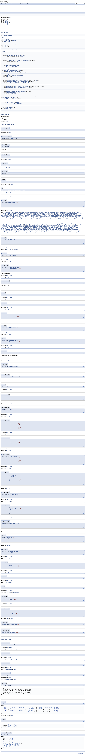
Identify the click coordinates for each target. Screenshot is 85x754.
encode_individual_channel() (55, 216)
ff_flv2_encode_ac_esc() (16, 219)
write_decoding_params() (47, 232)
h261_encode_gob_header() (5, 225)
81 (6, 167)
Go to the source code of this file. (6, 29)
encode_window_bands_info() (27, 218)
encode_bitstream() (51, 215)
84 (6, 647)
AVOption (6, 108)
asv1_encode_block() (51, 212)
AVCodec (2, 734)
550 (7, 432)
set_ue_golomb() (20, 231)
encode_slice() (74, 217)
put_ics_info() (3, 229)
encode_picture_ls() (17, 217)
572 (7, 448)
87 (6, 677)
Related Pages (7, 3)
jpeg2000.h (6, 23)
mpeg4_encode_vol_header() (29, 227)
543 (7, 414)
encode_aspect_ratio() (43, 215)
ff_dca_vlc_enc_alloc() (71, 218)
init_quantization (10, 75)
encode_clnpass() (9, 403)
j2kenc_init (9, 97)
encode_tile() (8, 488)
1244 (7, 750)
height (26, 80)
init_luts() (15, 659)
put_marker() (14, 229)
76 (6, 132)
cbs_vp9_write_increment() (14, 214)
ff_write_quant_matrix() (47, 224)
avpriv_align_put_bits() (5, 213)
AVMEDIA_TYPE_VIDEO (13, 739)
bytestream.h (7, 22)
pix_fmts (4, 743)
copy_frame (9, 74)
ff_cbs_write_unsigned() (63, 218)
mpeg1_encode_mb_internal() (37, 226)
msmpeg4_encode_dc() (38, 227)
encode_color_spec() (77, 215)
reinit (8, 93)
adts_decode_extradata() (34, 212)
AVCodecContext (15, 96)
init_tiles (8, 71)
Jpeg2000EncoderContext (8, 35)
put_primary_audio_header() (41, 229)
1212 (7, 635)
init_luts (8, 76)
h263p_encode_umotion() (30, 225)
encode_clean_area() (63, 215)
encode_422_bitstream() (29, 215)
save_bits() (72, 230)
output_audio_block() (55, 227)
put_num (8, 55)
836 (7, 543)
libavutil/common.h (8, 24)
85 (6, 657)
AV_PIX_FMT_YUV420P (8, 744)
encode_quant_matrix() (30, 217)
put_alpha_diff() (3, 228)
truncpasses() (8, 545)
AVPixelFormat (17, 743)
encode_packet (9, 86)
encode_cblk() (8, 450)
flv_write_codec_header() (61, 224)
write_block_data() (39, 232)
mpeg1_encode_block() (28, 226)
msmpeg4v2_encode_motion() (47, 227)
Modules (12, 3)
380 (7, 345)
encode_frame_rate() (33, 216)
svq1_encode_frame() (48, 231)
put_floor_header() (59, 228)
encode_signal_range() (67, 217)
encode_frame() (26, 216)
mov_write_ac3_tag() (4, 226)
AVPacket (22, 96)
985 (7, 590)
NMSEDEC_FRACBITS (7, 40)
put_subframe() (60, 229)
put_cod (8, 66)
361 (7, 332)
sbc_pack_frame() (78, 230)
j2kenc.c (7, 121)
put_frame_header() (65, 228)
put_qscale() (48, 229)
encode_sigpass (10, 80)
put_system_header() (15, 230)
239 (7, 275)
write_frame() (74, 232)
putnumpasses (9, 85)
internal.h (6, 21)
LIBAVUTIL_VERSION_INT (12, 726)
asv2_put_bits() (71, 212)
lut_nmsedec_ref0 (12, 103)
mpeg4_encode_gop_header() (6, 227)
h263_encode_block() (21, 225)
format (22, 707)
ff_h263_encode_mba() (71, 219)
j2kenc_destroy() (9, 582)
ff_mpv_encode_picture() (5, 223)
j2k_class (10, 109)
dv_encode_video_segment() (19, 215)
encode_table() (11, 218)
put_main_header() (9, 229)
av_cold (4, 97)
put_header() (71, 228)
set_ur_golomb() (34, 231)
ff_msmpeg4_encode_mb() (43, 223)
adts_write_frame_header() (43, 212)
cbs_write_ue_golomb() (43, 214)
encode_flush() (21, 216)
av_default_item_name (12, 725)
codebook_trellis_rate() (51, 214)
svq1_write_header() (63, 231)
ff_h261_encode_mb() (34, 219)
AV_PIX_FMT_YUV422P (15, 744)
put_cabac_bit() (31, 228)
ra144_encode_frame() (49, 230)
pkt (24, 96)
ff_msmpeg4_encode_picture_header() (65, 223)
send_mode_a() (3, 231)
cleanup (8, 92)
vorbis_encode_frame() (12, 232)
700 (7, 499)
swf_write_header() (70, 231)
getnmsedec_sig (10, 77)
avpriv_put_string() (29, 213)
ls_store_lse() (73, 225)
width (23, 80)
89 (6, 696)
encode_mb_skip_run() (71, 216)
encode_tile (9, 91)
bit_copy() (39, 213)
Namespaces (17, 3)
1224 (7, 715)
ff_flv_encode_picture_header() (25, 219)
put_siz (8, 65)
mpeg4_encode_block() (67, 226)
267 (7, 287)
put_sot (8, 70)
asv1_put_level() (58, 212)
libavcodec (2, 12)
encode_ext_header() (15, 216)
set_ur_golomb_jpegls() (41, 231)
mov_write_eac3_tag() (20, 226)
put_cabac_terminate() (38, 228)
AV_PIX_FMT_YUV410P (8, 745)
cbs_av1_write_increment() (45, 213)
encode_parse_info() (10, 217)
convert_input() (58, 214)
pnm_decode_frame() (76, 227)
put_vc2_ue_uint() (22, 230)
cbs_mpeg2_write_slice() (5, 214)
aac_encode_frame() (17, 212)
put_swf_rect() (9, 230)
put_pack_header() (29, 229)
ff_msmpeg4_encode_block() (22, 223)
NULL (11, 708)
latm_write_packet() (61, 225)
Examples (31, 3)
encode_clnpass (10, 82)
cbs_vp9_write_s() (28, 214)
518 (7, 389)
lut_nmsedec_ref (11, 102)
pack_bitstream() (62, 227)
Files (27, 3)
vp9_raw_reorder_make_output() (21, 232)
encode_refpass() (9, 416)
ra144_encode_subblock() (57, 230)
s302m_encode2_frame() (66, 230)
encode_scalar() (45, 217)
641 (7, 486)
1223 (7, 192)
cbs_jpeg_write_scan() (78, 213)
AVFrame (29, 96)
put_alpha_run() (9, 228)
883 (7, 570)
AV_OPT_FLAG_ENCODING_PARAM (21, 49)
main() (76, 225)
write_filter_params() (68, 232)
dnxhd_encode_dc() (76, 214)
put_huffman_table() (77, 228)
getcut (8, 88)
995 (7, 603)
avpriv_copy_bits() (12, 213)
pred (22, 710)
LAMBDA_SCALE (6, 44)
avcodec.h (6, 20)
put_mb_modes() (20, 229)
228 (7, 259)
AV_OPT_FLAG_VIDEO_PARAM (10, 49)
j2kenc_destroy (9, 98)
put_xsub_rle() (27, 230)
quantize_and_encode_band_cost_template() (37, 230)
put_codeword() (52, 228)
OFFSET (20, 707)
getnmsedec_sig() (9, 669)
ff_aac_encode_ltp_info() (36, 218)
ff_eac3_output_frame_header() (6, 219)
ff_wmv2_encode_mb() (27, 224)
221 (7, 247)
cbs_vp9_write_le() (22, 214)
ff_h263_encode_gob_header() (55, 219)
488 (7, 379)
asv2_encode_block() (64, 212)
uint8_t (5, 70)
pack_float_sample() (69, 227)
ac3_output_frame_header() (25, 212)
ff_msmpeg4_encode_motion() (54, 223)
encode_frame (9, 96)
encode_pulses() (23, 217)
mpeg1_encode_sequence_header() (57, 226)
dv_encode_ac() (12, 215)
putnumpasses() (15, 249)
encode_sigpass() (16, 403)
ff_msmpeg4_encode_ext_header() (33, 223)
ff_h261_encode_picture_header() (44, 219)
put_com (8, 69)
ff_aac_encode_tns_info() (54, 218)
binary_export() (35, 213)
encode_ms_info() (78, 216)
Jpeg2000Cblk (12, 88)
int (20, 55)
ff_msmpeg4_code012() (14, 223)
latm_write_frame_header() (53, 225)
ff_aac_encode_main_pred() (45, 218)
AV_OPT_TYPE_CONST (31, 708)
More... (10, 17)
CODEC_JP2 (6, 45)
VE (4, 49)
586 (7, 466)
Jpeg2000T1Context (16, 80)
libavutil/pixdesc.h (8, 25)
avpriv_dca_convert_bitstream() (20, 213)
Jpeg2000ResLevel (25, 86)
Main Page (2, 3)
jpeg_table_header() (45, 225)
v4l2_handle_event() (16, 592)
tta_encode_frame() (4, 232)
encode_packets (10, 87)
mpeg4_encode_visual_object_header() (17, 227)
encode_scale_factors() (52, 217)
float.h (6, 19)
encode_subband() (80, 217)
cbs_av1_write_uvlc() (60, 213)
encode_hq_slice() (47, 216)
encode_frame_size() (40, 216)
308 (7, 307)
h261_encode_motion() (14, 225)
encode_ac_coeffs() (36, 215)
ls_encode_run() (67, 225)
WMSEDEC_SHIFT (7, 41)
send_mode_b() (9, 231)
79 (6, 159)
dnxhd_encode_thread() (5, 215)
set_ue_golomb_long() (27, 231)
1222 (7, 184)
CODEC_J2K (6, 46)
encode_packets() (9, 517)
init (4, 741)
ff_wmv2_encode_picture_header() (37, 224)
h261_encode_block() (77, 224)
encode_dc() (3, 216)
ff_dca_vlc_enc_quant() (79, 218)
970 (7, 580)
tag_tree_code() (76, 231)
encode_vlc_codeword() (18, 218)
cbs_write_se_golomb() (35, 214)
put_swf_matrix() (4, 230)
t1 (20, 80)
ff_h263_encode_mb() (63, 219)
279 (7, 297)
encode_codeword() (70, 215)
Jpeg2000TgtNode (25, 60)
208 (7, 210)
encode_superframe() (4, 218)
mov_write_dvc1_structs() (12, 226)
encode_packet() (4, 217)
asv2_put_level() (76, 212)
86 (6, 667)
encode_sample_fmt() (38, 217)
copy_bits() (62, 214)
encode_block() (57, 215)
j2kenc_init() (8, 360)
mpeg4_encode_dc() (74, 226)
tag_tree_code (9, 60)
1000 (7, 618)
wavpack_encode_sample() (31, 232)
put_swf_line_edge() (74, 229)
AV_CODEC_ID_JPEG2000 (14, 740)
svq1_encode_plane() (55, 231)
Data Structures (22, 3)
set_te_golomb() (14, 231)
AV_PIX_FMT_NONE (7, 746)
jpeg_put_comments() (38, 225)
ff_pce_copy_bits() (75, 223)
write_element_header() (61, 232)
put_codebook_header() (46, 228)
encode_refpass (10, 81)
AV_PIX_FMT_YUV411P (15, 745)
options (10, 108)
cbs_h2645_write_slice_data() (69, 213)
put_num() (24, 229)
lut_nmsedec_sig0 (12, 106)
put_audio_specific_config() (16, 228)
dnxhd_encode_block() (68, 214)
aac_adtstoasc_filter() (9, 212)
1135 (7, 626)
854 (7, 556)
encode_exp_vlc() (8, 216)
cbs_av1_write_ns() (54, 213)
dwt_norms (10, 107)
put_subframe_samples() (67, 229)
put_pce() (34, 229)
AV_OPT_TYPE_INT (31, 707)
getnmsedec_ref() (9, 659)
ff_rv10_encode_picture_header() (6, 224)
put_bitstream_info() (25, 228)
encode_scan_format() (60, 217)
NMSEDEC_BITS (6, 39)
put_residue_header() (53, 229)
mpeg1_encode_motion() (47, 226)
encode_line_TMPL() (63, 216)
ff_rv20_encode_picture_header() (17, 224)
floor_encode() (53, 224)
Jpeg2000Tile (6, 34)
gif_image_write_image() (69, 224)
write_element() (54, 232)
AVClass (6, 109)
